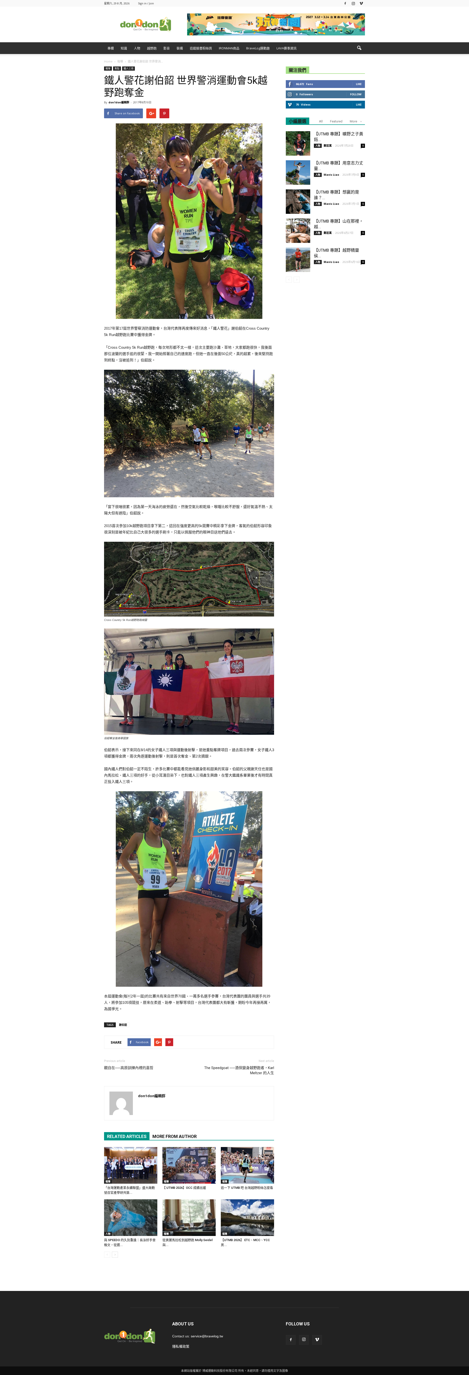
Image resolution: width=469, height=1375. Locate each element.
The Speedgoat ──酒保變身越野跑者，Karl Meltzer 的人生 (239, 1070)
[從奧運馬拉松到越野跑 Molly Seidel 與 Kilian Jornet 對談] (189, 1217)
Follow (356, 94)
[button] (359, 48)
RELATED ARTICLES (127, 1136)
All (321, 121)
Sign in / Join (146, 3)
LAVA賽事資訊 (287, 48)
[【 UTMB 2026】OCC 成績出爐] (189, 1165)
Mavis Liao (331, 174)
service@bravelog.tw (207, 1336)
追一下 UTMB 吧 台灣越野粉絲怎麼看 (247, 1188)
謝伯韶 (123, 1025)
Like (359, 84)
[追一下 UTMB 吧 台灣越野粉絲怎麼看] (247, 1165)
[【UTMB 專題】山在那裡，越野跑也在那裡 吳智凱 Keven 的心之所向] (298, 230)
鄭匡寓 (328, 145)
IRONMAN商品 (229, 48)
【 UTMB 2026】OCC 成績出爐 (184, 1188)
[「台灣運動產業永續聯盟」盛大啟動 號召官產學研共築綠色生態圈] (130, 1165)
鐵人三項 (128, 68)
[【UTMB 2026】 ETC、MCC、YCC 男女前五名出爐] (247, 1217)
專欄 (110, 48)
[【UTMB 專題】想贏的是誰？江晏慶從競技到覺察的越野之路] (298, 201)
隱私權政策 (180, 1346)
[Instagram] (353, 3)
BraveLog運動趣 (258, 48)
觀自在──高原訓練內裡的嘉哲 (128, 1068)
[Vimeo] (361, 3)
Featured (336, 121)
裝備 (180, 48)
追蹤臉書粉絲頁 (201, 48)
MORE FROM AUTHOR (174, 1136)
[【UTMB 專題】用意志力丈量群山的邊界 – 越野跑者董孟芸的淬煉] (298, 172)
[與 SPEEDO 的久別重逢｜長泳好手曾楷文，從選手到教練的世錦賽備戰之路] (130, 1217)
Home (108, 61)
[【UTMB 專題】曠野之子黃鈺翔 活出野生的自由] (298, 143)
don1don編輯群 (118, 102)
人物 (137, 48)
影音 (166, 48)
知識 (124, 48)
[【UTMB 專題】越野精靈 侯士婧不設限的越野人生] (298, 260)
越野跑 (152, 48)
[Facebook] (345, 3)
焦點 (117, 68)
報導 (108, 68)
